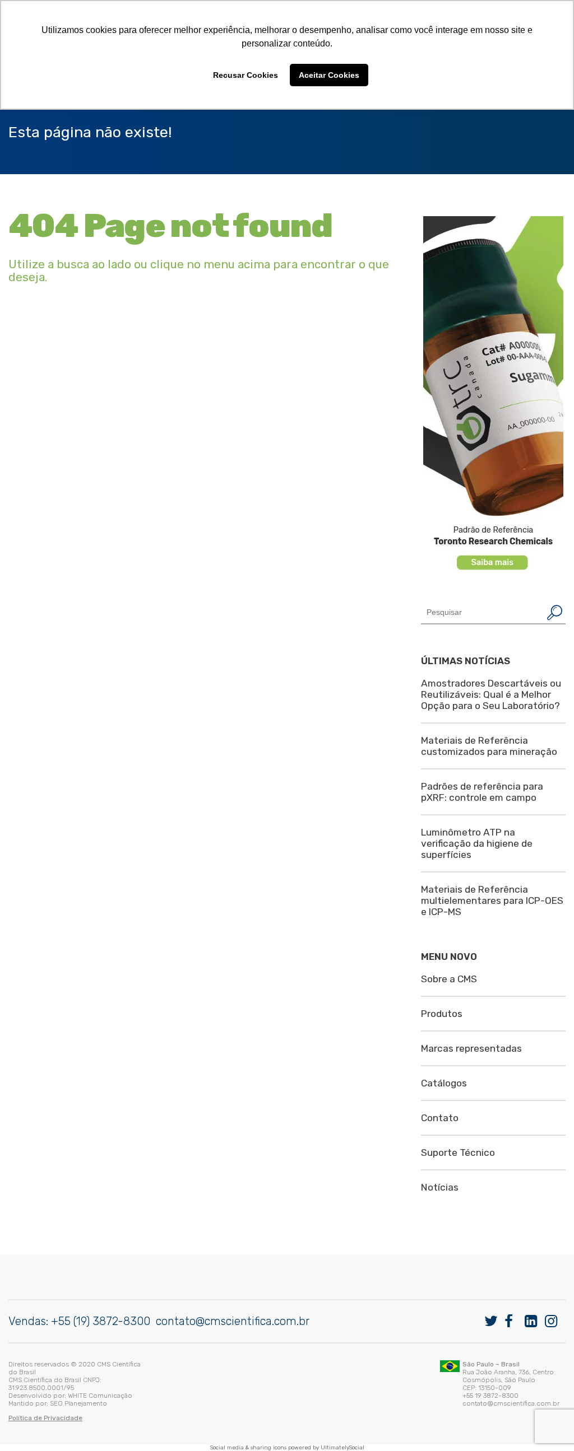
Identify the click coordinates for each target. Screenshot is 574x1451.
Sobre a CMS (449, 979)
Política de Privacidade (45, 1418)
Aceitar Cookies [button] (329, 75)
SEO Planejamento (78, 1403)
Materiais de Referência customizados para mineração (489, 746)
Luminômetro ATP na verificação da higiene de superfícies (477, 843)
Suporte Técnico (458, 1152)
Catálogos (444, 1083)
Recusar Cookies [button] (245, 75)
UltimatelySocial (342, 1447)
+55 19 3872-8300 (490, 1395)
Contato (440, 1117)
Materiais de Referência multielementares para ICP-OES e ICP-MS (492, 900)
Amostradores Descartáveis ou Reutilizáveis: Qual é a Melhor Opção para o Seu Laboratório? (491, 694)
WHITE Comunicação (100, 1395)
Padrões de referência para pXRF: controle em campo (482, 792)
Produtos (441, 1013)
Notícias (440, 1187)
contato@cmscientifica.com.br (232, 1321)
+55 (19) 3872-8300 (100, 1321)
